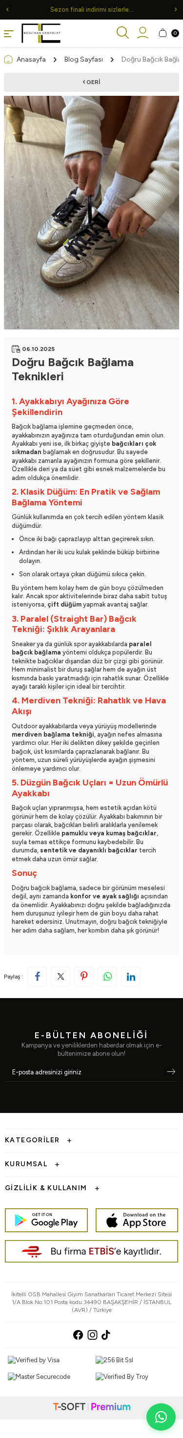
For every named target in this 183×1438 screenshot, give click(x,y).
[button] (7, 9)
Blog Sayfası (83, 59)
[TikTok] (106, 1335)
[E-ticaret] (91, 1408)
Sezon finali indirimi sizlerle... (91, 9)
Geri (92, 82)
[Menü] (9, 33)
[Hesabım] (143, 33)
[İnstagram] (92, 1335)
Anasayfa (31, 59)
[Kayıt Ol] (171, 1072)
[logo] (41, 33)
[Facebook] (78, 1335)
